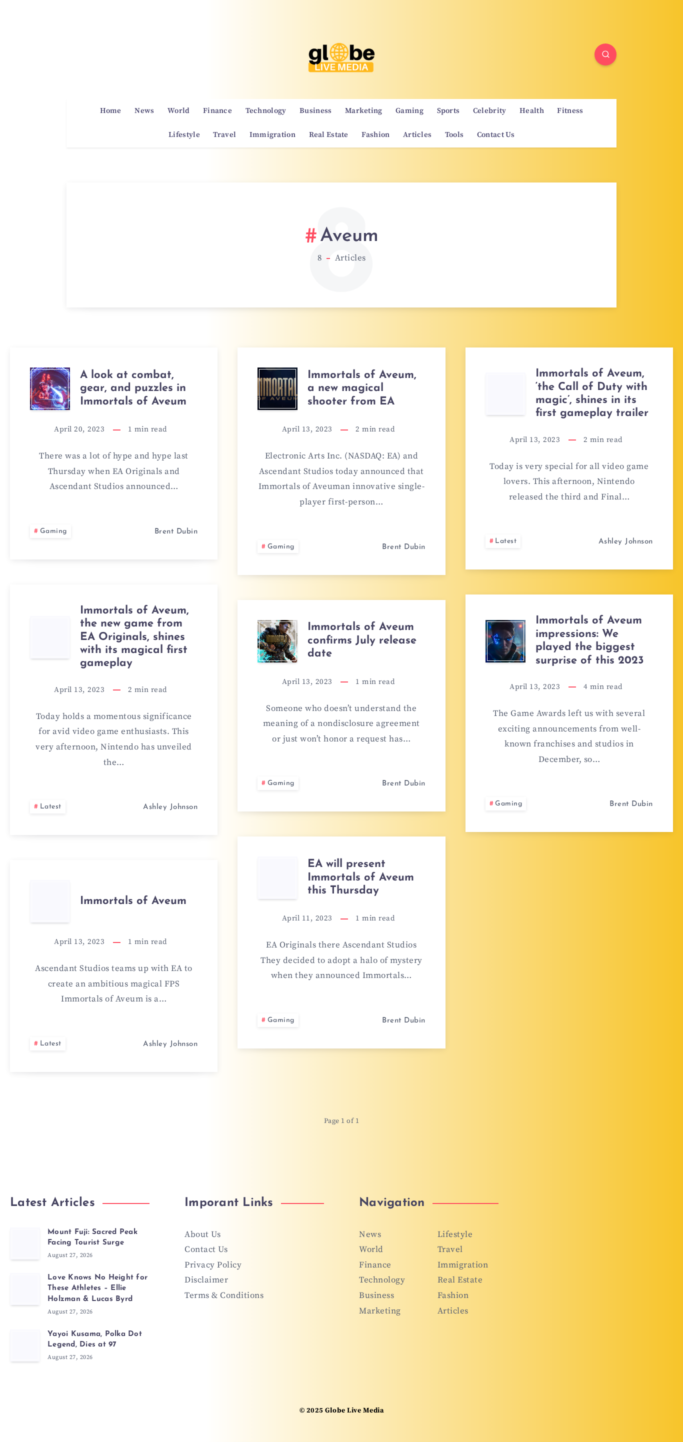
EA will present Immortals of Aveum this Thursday (361, 877)
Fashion (376, 135)
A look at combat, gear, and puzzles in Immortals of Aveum (133, 389)
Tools (454, 135)
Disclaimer (206, 1280)
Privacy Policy (213, 1265)
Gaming (410, 111)
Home (111, 111)
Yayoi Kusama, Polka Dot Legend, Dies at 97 (95, 1339)
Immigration (273, 135)
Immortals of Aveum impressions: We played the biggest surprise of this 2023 (590, 640)
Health (532, 111)
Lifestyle (184, 135)
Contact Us (495, 135)
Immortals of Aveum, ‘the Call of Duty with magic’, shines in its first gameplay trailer (592, 393)
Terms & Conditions (224, 1295)
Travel (224, 135)
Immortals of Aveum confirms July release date (362, 641)
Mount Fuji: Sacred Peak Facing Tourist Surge (93, 1237)
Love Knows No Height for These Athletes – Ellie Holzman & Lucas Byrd (98, 1289)
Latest (505, 541)
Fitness (570, 111)
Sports (448, 111)
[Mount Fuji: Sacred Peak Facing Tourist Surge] (25, 1244)
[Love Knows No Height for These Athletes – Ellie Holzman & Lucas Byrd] (25, 1289)
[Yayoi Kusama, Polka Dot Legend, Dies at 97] (25, 1346)
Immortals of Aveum (133, 901)
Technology (266, 111)
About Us (202, 1234)
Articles (417, 135)
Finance (217, 111)
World (179, 111)
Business (316, 111)
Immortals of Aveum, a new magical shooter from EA (362, 389)
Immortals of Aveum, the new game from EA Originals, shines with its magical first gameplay (134, 637)
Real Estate (328, 135)
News (144, 111)
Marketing (363, 111)
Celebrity (489, 111)
